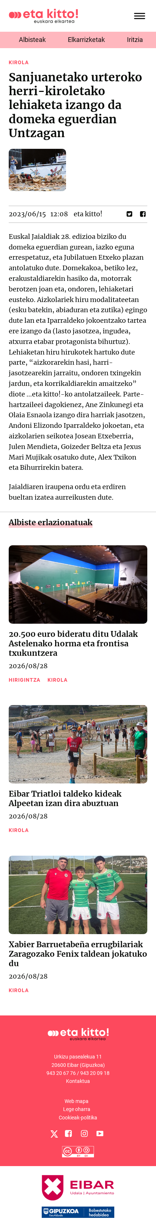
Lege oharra (76, 1109)
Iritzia (135, 39)
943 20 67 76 (61, 1073)
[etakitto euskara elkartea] (43, 15)
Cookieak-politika (78, 1117)
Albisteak (32, 39)
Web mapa (77, 1101)
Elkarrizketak (86, 39)
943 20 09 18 (95, 1073)
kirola (19, 62)
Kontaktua (78, 1081)
